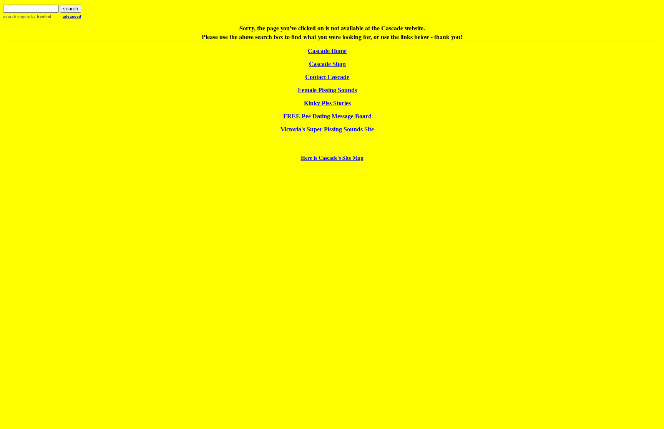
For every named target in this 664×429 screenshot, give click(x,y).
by (40, 16)
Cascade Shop (327, 64)
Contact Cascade (327, 77)
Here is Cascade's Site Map (332, 158)
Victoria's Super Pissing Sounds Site (327, 129)
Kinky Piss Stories (327, 103)
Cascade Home (327, 51)
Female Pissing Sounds (327, 90)
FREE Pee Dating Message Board (327, 116)
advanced (72, 16)
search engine (16, 16)
